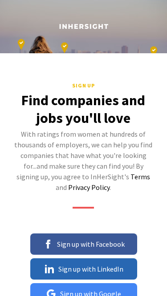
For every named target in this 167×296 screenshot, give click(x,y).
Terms (140, 176)
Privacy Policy (89, 187)
